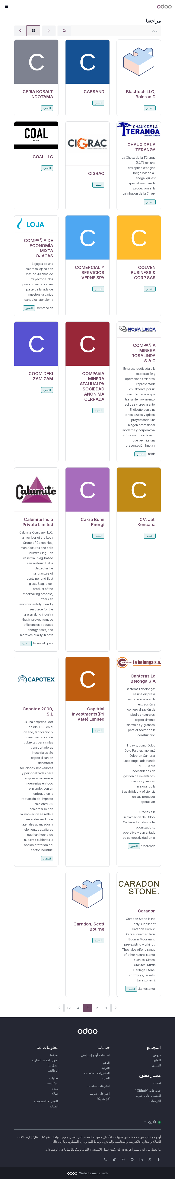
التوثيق (157, 1060)
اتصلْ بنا (53, 1065)
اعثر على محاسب (99, 1086)
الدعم (106, 1063)
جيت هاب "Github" (148, 1090)
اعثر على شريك (100, 1093)
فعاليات (53, 1078)
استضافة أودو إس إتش (95, 1055)
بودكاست (52, 1083)
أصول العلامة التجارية (45, 1060)
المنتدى (156, 1065)
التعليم (106, 1078)
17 (69, 1008)
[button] (6, 6)
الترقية (105, 1068)
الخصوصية (40, 1101)
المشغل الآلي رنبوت (148, 1095)
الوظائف (53, 1070)
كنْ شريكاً (103, 1098)
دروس (157, 1055)
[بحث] (64, 30)
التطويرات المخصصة (97, 1073)
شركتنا (54, 1055)
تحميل (157, 1083)
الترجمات (155, 1101)
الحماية (54, 1106)
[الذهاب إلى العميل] (139, 62)
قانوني (54, 1101)
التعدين (149, 108)
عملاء (55, 1093)
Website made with (93, 1173)
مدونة (54, 1088)
